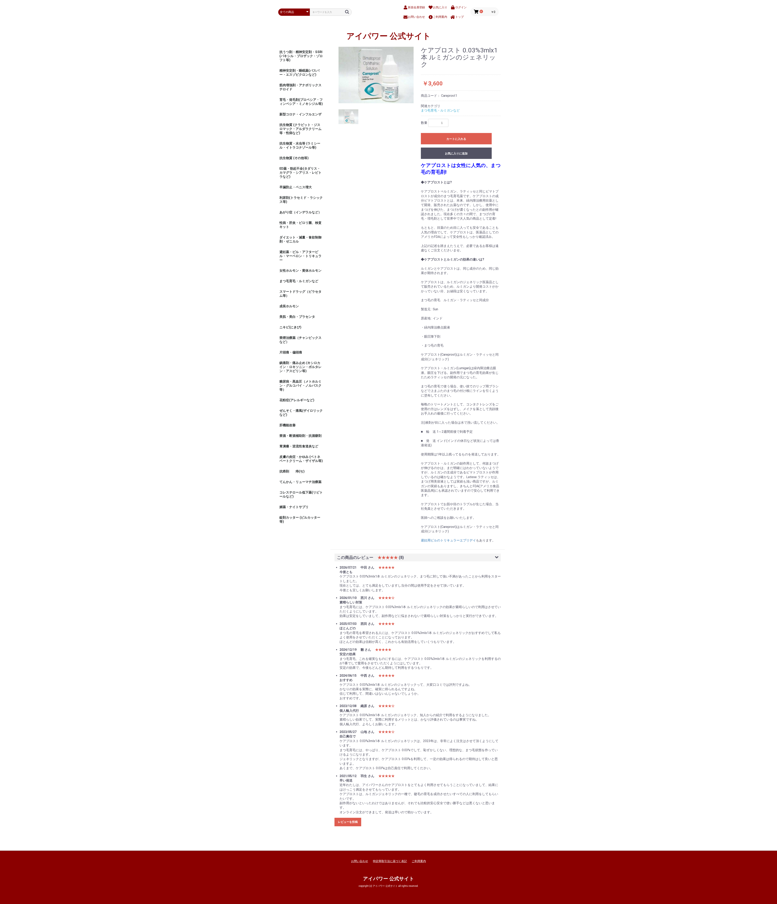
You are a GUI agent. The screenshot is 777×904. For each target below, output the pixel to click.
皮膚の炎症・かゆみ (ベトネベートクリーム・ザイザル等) (301, 459)
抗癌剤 (284, 471)
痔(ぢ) (300, 471)
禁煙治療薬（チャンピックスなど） (300, 340)
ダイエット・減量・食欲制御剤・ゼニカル (300, 239)
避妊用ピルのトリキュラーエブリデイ (448, 540)
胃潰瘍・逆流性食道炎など (298, 446)
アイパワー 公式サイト (388, 36)
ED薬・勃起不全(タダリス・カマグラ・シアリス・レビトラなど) (300, 173)
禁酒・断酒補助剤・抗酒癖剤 (300, 436)
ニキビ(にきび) (290, 327)
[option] (376, 75)
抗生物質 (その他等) (294, 158)
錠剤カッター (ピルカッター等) (299, 519)
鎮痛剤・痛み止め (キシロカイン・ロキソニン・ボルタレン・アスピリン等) (300, 367)
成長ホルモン (289, 306)
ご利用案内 (419, 861)
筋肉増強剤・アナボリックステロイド (300, 87)
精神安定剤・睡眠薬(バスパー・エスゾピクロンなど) (299, 73)
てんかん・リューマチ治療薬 (300, 482)
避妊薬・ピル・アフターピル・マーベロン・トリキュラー (300, 256)
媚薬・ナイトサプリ (294, 507)
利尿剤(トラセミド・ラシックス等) (301, 200)
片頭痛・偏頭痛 (290, 352)
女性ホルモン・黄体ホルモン (300, 270)
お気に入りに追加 (456, 153)
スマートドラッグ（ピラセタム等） (300, 294)
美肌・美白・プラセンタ (297, 317)
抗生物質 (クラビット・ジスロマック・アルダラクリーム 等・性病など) (300, 129)
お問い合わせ (359, 861)
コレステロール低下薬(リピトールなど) (301, 494)
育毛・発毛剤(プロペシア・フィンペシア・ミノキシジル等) (301, 102)
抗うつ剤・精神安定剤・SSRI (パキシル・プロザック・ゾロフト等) (301, 56)
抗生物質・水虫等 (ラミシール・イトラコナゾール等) (299, 145)
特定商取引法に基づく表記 (390, 861)
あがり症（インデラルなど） (300, 212)
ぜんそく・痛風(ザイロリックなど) (301, 413)
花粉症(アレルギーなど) (296, 400)
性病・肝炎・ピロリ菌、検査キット (300, 225)
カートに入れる (456, 138)
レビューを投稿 (348, 821)
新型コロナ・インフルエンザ (300, 114)
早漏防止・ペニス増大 (295, 187)
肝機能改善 (287, 425)
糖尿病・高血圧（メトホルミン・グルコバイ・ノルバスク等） (300, 385)
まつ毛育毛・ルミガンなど (298, 281)
